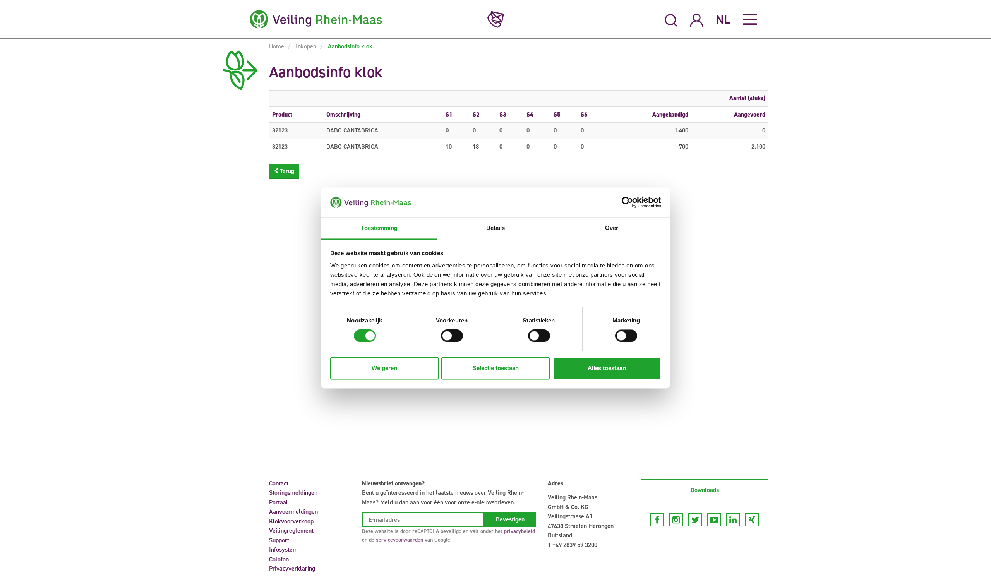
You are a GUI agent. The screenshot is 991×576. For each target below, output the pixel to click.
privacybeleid (519, 531)
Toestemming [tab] (379, 228)
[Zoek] (670, 19)
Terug (286, 171)
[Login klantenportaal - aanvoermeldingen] (696, 19)
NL (723, 19)
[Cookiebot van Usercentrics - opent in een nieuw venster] (627, 202)
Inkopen (305, 46)
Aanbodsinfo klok (349, 46)
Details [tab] (495, 228)
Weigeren (384, 368)
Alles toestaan (607, 368)
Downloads (705, 490)
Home (276, 46)
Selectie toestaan (496, 368)
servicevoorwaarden (399, 539)
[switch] (452, 336)
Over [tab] (611, 228)
